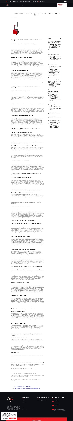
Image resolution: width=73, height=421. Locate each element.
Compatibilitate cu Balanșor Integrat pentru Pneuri (55, 77)
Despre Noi (25, 402)
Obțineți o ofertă (61, 5)
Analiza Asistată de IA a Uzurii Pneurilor (55, 109)
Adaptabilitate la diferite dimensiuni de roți (54, 70)
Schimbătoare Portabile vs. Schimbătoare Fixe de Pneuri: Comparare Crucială (54, 61)
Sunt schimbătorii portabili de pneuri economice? (55, 121)
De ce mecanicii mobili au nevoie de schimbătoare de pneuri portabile (54, 42)
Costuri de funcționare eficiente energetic (54, 98)
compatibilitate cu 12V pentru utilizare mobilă (55, 57)
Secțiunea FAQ (51, 110)
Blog (24, 407)
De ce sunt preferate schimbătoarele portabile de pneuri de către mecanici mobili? (54, 113)
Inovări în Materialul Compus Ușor (55, 107)
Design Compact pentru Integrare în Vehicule (54, 55)
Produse (24, 400)
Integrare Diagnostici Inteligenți (53, 105)
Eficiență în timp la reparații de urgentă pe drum (54, 47)
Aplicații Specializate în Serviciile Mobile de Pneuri (54, 82)
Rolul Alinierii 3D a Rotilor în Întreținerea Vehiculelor (22, 386)
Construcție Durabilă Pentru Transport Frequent (55, 75)
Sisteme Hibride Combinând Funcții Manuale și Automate (55, 89)
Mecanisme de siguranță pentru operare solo (54, 80)
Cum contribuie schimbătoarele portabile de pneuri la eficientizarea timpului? (55, 117)
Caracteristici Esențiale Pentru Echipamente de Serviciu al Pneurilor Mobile (54, 72)
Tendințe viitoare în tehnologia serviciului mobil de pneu (54, 102)
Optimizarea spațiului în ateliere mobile (54, 49)
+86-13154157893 (42, 1)
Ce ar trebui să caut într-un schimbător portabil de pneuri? (55, 123)
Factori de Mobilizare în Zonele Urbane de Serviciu (54, 64)
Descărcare (25, 409)
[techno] (10, 399)
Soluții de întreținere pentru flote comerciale (55, 87)
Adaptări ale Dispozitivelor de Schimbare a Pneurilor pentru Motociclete (55, 84)
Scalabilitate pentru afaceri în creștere (55, 100)
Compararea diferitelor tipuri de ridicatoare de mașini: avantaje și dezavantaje (27, 388)
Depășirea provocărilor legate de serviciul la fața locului (55, 45)
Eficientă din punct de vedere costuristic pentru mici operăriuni (55, 67)
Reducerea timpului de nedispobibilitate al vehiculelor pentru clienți (54, 95)
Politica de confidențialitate (36, 420)
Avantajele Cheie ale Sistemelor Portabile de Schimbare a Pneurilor (54, 52)
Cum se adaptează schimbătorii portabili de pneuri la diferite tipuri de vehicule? (54, 127)
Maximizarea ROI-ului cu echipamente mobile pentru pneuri (53, 92)
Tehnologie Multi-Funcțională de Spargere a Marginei (55, 59)
